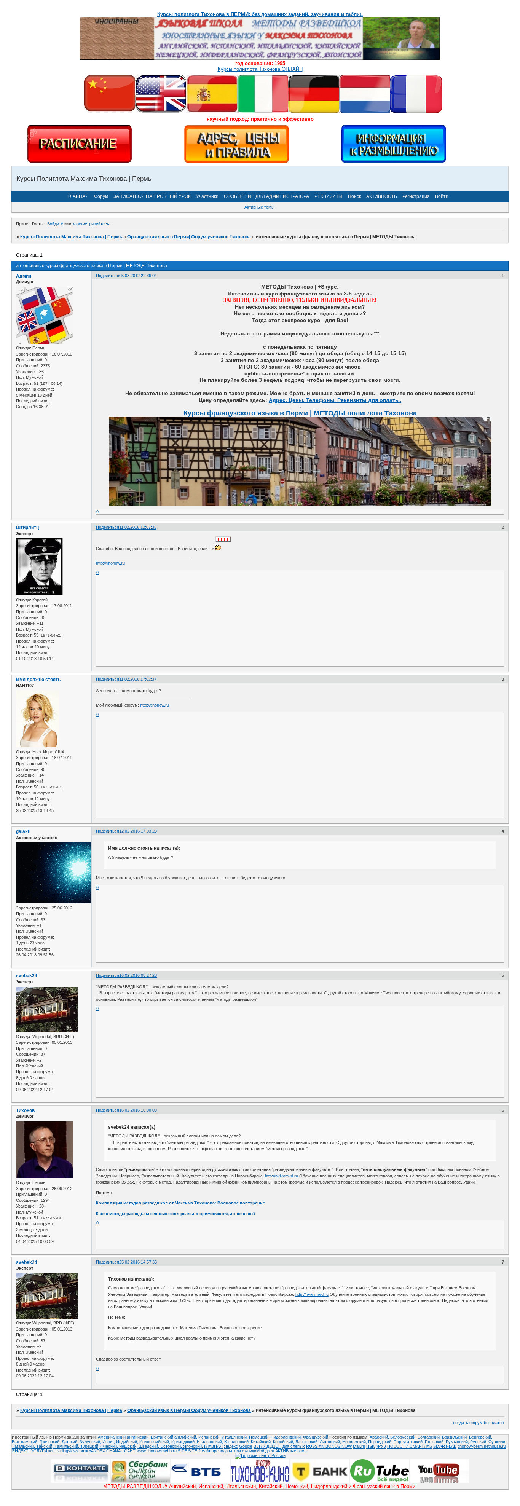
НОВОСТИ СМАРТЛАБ (409, 1446)
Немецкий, (260, 1437)
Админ (23, 276)
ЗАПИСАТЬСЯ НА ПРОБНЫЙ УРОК (152, 196)
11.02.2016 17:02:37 (137, 679)
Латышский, (307, 1441)
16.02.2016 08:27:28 (138, 975)
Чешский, (129, 1446)
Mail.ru (359, 1446)
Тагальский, (24, 1446)
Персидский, (381, 1441)
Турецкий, (90, 1446)
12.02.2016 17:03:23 (138, 831)
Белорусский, (404, 1437)
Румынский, (458, 1441)
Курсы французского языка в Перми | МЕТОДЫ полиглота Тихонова (300, 413)
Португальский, (409, 1441)
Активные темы (259, 207)
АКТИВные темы (291, 1451)
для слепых (293, 1446)
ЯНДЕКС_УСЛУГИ (29, 1451)
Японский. (193, 1446)
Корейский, (284, 1441)
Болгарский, (430, 1437)
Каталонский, (237, 1441)
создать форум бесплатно (478, 1422)
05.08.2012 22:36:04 (138, 275)
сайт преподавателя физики (228, 1451)
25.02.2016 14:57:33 (138, 1262)
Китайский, (262, 1441)
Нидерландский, (287, 1437)
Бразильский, (455, 1437)
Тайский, (45, 1446)
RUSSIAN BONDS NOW (329, 1446)
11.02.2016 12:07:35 (137, 527)
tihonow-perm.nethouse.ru (482, 1446)
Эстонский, (171, 1446)
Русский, (479, 1441)
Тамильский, (67, 1446)
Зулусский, (91, 1441)
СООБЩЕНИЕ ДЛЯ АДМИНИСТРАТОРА (266, 196)
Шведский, (149, 1446)
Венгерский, (480, 1437)
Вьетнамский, (26, 1441)
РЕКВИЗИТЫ (328, 196)
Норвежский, (355, 1441)
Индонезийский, (155, 1441)
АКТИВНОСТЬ (381, 196)
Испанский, (210, 1437)
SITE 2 (194, 1451)
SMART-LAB (444, 1446)
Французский (316, 1437)
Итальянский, (235, 1437)
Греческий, (51, 1441)
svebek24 (26, 975)
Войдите (55, 224)
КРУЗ (381, 1446)
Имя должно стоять (38, 679)
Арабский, (380, 1437)
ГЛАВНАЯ (78, 196)
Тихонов (25, 1110)
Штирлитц (27, 527)
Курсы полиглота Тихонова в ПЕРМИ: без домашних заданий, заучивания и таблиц (260, 14)
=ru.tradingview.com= (68, 1451)
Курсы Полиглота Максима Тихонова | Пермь (71, 236)
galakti (23, 831)
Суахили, (497, 1441)
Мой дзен (265, 1451)
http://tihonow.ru (110, 563)
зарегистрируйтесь (90, 224)
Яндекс (231, 1446)
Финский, (109, 1446)
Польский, (435, 1441)
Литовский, (331, 1441)
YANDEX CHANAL (106, 1451)
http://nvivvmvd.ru (281, 1176)
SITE (183, 1451)
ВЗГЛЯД (261, 1446)
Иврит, (109, 1441)
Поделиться (107, 275)
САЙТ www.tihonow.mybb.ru (151, 1451)
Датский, (71, 1441)
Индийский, (127, 1441)
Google (245, 1446)
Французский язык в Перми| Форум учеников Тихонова (189, 236)
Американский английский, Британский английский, (148, 1437)
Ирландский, (184, 1441)
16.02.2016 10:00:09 (138, 1110)
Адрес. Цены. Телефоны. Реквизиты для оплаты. (335, 400)
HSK (370, 1446)
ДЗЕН (275, 1446)
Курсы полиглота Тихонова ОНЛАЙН (260, 69)
